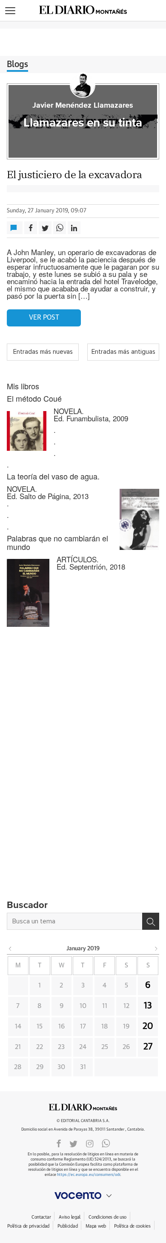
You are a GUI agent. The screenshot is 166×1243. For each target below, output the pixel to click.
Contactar (41, 1217)
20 (148, 1026)
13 (148, 1006)
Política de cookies (132, 1226)
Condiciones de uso (107, 1217)
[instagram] (89, 1143)
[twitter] (73, 1143)
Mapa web (96, 1226)
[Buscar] (150, 921)
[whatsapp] (106, 1143)
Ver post (44, 317)
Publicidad (67, 1226)
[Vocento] (83, 1195)
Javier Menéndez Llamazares (82, 105)
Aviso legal (69, 1217)
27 (147, 1047)
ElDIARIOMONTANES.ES (83, 1107)
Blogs (17, 64)
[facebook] (59, 1143)
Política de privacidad (28, 1226)
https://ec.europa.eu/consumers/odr (88, 1175)
